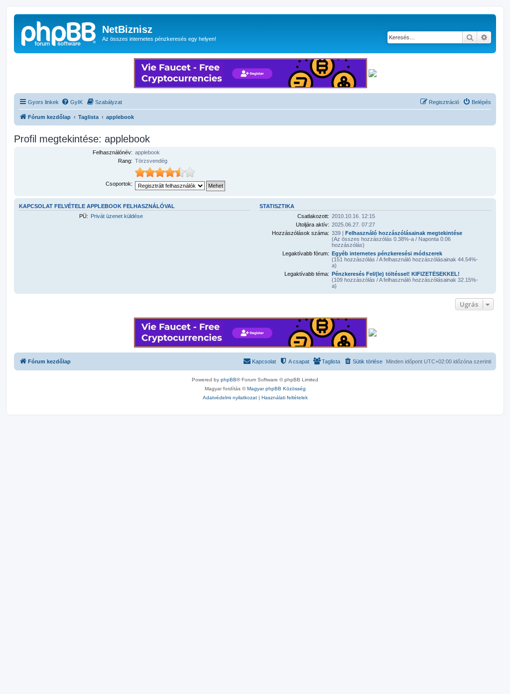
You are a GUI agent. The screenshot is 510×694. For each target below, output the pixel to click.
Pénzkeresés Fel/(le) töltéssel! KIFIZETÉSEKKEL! (396, 274)
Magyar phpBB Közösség (276, 388)
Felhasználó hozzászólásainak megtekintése (403, 233)
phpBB (229, 379)
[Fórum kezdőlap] (59, 32)
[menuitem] (72, 102)
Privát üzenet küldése (117, 216)
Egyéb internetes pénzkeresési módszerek (387, 253)
